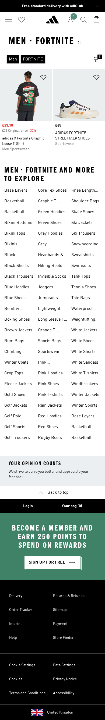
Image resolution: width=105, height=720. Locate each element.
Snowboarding (85, 244)
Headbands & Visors (51, 255)
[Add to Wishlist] (43, 78)
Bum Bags (14, 341)
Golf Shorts (14, 427)
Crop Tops (13, 373)
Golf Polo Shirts (12, 417)
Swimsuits (81, 266)
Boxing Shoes (17, 319)
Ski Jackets (82, 223)
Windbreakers (84, 384)
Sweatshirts (82, 255)
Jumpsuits (48, 298)
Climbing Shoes (13, 352)
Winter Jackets (85, 395)
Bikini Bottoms (18, 223)
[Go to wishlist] (21, 19)
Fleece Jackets (18, 384)
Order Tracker (20, 610)
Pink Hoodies (50, 373)
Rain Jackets (50, 405)
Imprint (15, 624)
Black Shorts (16, 266)
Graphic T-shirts (48, 202)
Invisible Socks (52, 276)
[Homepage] (52, 21)
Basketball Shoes (14, 202)
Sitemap (60, 610)
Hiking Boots (50, 266)
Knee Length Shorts (83, 191)
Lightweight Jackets (49, 309)
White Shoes (82, 341)
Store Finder (63, 638)
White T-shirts (84, 373)
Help (13, 638)
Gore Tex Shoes (52, 190)
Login (28, 506)
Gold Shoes (14, 395)
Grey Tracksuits (48, 245)
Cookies (15, 679)
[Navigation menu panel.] (8, 19)
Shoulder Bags (85, 201)
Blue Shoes (15, 298)
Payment (60, 624)
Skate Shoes (82, 212)
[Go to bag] (96, 19)
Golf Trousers (17, 438)
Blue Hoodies (16, 287)
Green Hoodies (51, 212)
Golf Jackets (15, 405)
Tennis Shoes (83, 287)
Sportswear (49, 352)
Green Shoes (50, 223)
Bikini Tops (14, 233)
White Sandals (84, 362)
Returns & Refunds (69, 596)
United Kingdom (60, 712)
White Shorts (83, 352)
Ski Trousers (83, 233)
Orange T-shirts (47, 331)
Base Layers (15, 190)
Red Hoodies (50, 416)
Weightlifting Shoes (83, 320)
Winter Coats (16, 362)
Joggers (45, 287)
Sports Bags (49, 341)
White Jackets (84, 330)
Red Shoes (48, 427)
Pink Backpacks (48, 363)
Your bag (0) (72, 506)
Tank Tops (80, 276)
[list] (44, 59)
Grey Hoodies (50, 233)
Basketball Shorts (14, 212)
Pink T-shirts (50, 395)
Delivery (15, 596)
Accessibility (63, 693)
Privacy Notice (65, 679)
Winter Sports (84, 405)
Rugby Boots (50, 438)
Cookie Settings (22, 665)
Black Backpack (13, 255)
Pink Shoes (48, 384)
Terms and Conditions (27, 693)
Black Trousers (18, 276)
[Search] (83, 19)
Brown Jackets (18, 330)
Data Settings (64, 665)
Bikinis (11, 244)
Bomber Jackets (12, 309)
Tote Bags (80, 298)
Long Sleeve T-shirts (52, 320)
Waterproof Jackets (82, 309)
